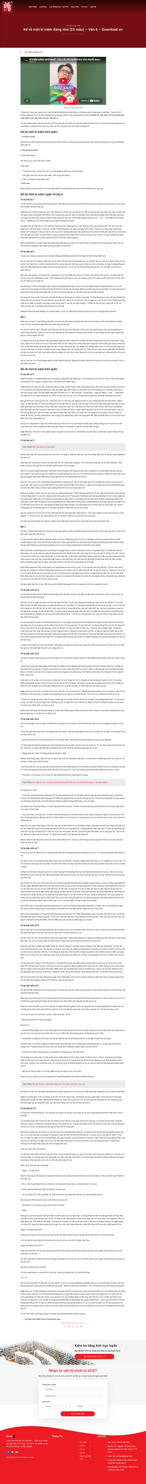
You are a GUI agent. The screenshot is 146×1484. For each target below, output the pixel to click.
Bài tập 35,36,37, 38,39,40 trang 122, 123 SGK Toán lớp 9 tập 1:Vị (58, 1084)
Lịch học (83, 1446)
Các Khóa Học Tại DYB (58, 7)
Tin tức (84, 7)
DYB (19, 1457)
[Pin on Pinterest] (77, 1327)
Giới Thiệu (33, 7)
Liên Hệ (93, 7)
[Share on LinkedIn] (81, 1327)
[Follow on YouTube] (16, 1452)
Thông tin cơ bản (49, 1385)
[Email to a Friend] (73, 1327)
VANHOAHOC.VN (114, 1467)
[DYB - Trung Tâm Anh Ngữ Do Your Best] (13, 6)
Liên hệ (82, 1453)
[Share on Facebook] (65, 1327)
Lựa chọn (46, 1402)
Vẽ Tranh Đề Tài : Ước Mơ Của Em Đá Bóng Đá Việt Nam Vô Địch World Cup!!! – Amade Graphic (70, 782)
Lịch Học (43, 7)
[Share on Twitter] (69, 1327)
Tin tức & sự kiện (73, 26)
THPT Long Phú (13, 1467)
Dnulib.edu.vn (121, 1463)
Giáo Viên (75, 7)
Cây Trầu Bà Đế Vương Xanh (43, 447)
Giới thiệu (83, 1442)
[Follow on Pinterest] (12, 1452)
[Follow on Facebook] (8, 1452)
